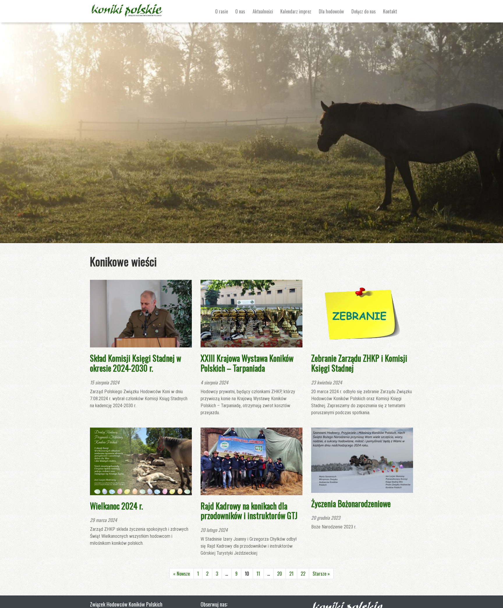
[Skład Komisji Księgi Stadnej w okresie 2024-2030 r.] (141, 313)
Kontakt (390, 11)
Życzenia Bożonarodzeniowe (351, 503)
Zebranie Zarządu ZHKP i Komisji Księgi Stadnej (359, 363)
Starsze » (321, 573)
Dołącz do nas (363, 11)
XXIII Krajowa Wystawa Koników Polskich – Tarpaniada (247, 363)
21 (291, 573)
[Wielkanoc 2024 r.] (141, 460)
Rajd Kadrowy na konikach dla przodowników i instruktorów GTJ (249, 511)
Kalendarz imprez (295, 11)
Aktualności (263, 11)
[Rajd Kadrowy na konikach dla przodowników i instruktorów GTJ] (251, 460)
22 (303, 573)
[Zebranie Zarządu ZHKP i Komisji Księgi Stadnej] (362, 313)
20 (279, 573)
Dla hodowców (331, 11)
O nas (240, 11)
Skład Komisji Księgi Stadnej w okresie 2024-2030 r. (135, 363)
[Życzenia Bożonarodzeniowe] (362, 459)
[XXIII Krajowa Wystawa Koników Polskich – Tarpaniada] (251, 313)
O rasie (221, 11)
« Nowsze (181, 573)
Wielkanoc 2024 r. (116, 506)
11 (258, 573)
